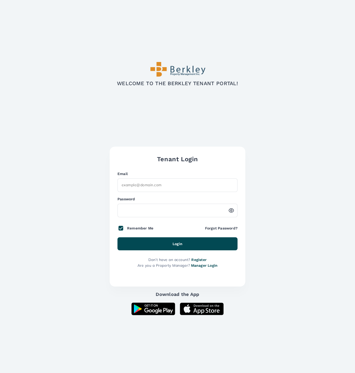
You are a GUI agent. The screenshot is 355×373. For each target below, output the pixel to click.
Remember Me (140, 228)
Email (122, 174)
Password (126, 199)
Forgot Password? (221, 228)
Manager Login (204, 265)
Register (199, 260)
